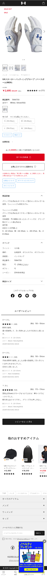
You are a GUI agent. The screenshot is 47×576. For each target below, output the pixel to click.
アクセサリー (25, 75)
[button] (43, 31)
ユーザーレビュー (23, 311)
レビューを (23, 422)
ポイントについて (9, 185)
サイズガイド (7, 135)
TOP (4, 493)
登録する (38, 533)
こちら (25, 264)
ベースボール (14, 75)
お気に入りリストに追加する (22, 167)
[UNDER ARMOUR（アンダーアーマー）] (23, 3)
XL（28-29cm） (27, 128)
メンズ (4, 75)
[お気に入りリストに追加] (15, 460)
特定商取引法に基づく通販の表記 (18, 557)
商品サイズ (17, 135)
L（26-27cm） (9, 128)
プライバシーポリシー (23, 539)
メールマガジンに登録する (12, 527)
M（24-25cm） (27, 121)
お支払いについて (9, 180)
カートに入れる (22, 157)
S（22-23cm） (10, 121)
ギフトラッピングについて (26, 180)
